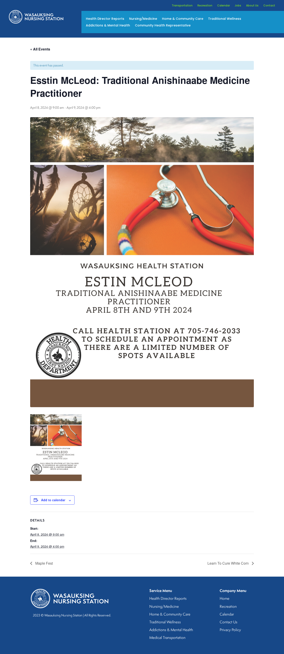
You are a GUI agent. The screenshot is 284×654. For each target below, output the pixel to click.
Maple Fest (43, 563)
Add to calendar (53, 500)
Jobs (238, 5)
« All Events (40, 49)
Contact (269, 5)
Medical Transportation (167, 638)
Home (224, 598)
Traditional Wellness (224, 19)
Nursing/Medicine (143, 19)
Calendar (223, 5)
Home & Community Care (182, 19)
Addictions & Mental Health (108, 26)
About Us (252, 5)
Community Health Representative (163, 26)
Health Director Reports (105, 19)
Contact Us (228, 622)
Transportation (182, 5)
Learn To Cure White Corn (228, 563)
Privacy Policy (230, 630)
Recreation (204, 5)
